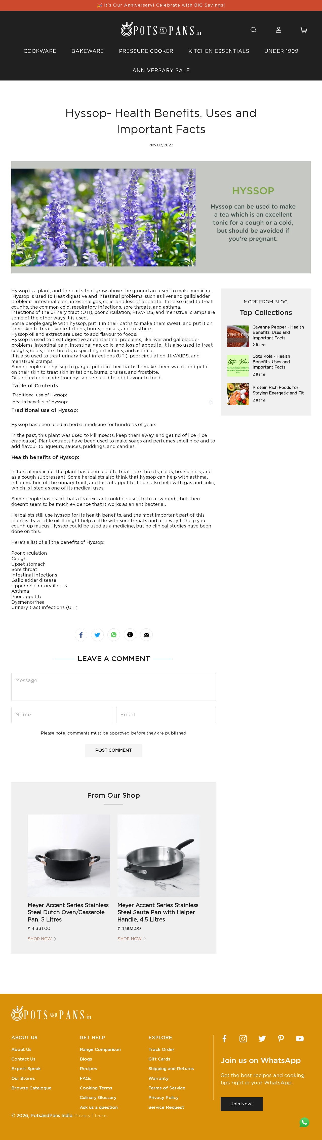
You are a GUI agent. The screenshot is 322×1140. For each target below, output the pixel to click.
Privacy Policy (163, 1097)
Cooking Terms (96, 1088)
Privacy (82, 1116)
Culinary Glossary (98, 1097)
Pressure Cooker (146, 51)
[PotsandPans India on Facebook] (224, 1038)
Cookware (40, 51)
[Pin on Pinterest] (130, 634)
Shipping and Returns (171, 1069)
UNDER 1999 (281, 51)
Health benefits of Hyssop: (40, 402)
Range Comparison (100, 1049)
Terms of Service (166, 1088)
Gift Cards (159, 1059)
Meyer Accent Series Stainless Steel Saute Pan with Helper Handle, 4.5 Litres (157, 912)
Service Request (166, 1107)
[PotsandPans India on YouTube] (300, 1038)
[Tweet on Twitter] (97, 635)
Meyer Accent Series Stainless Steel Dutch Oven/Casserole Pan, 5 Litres (68, 912)
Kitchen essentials (218, 51)
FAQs (85, 1078)
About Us (21, 1049)
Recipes (88, 1069)
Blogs (86, 1059)
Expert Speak (26, 1069)
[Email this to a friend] (146, 634)
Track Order (161, 1049)
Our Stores (23, 1078)
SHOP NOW (40, 939)
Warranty (158, 1078)
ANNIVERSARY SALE (161, 70)
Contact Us (23, 1059)
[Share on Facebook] (81, 635)
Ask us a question (99, 1107)
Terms (100, 1116)
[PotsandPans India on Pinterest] (281, 1038)
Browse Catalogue (31, 1088)
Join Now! (242, 1104)
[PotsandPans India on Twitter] (262, 1038)
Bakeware (87, 51)
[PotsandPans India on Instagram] (243, 1038)
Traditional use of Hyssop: (39, 395)
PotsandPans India (51, 1116)
